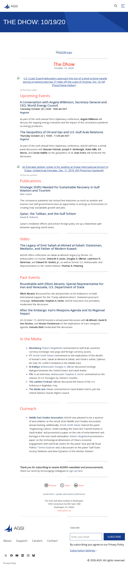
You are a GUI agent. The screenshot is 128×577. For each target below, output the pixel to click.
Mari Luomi (26, 194)
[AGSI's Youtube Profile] (17, 555)
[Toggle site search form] (115, 5)
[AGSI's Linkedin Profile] (22, 555)
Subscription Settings (83, 550)
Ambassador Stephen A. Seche (67, 374)
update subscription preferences (70, 494)
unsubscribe (48, 494)
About (7, 541)
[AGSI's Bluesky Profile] (33, 555)
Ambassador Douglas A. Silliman (57, 366)
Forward (52, 486)
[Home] (30, 528)
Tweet (67, 486)
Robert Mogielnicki (52, 347)
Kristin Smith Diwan (43, 355)
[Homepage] (10, 6)
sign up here (75, 470)
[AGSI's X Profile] (5, 555)
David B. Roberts (29, 217)
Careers (37, 541)
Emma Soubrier (47, 447)
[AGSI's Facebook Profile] (11, 555)
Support (21, 541)
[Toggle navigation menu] (123, 6)
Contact (52, 541)
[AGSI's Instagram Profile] (28, 555)
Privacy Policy (9, 563)
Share (81, 486)
